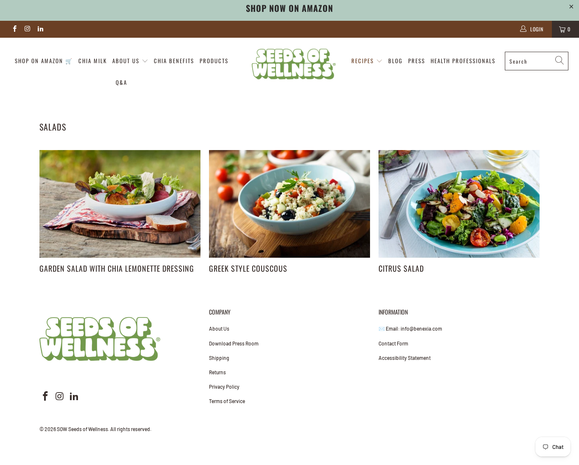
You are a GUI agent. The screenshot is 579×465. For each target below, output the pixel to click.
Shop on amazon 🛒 (44, 60)
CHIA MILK (92, 60)
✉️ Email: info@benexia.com (410, 328)
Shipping (219, 358)
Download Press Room (234, 343)
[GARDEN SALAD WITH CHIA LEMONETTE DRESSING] (119, 204)
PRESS (416, 60)
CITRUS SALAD (401, 268)
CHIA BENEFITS (174, 60)
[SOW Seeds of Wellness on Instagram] (27, 29)
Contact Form (393, 343)
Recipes (363, 60)
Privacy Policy (224, 387)
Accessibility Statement (405, 358)
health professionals (463, 60)
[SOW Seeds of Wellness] (294, 64)
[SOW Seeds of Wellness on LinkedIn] (40, 29)
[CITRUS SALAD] (459, 204)
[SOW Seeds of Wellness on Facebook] (14, 29)
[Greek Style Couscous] (289, 204)
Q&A (121, 82)
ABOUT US (127, 60)
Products (214, 60)
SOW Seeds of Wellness (82, 429)
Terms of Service (227, 401)
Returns (217, 372)
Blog (395, 60)
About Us (219, 328)
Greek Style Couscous (248, 268)
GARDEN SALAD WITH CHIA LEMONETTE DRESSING (116, 268)
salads (52, 126)
